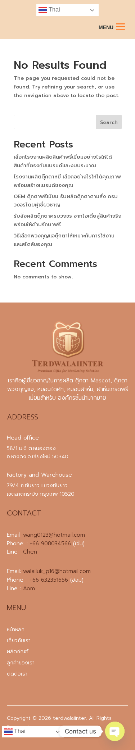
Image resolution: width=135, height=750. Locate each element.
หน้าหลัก (15, 629)
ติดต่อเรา (17, 674)
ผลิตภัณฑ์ (17, 651)
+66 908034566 (50, 543)
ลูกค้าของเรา (21, 663)
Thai (53, 9)
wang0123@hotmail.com (54, 535)
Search (109, 122)
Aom (29, 588)
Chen (30, 552)
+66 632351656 (49, 580)
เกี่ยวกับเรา (19, 640)
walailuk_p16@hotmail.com (57, 571)
